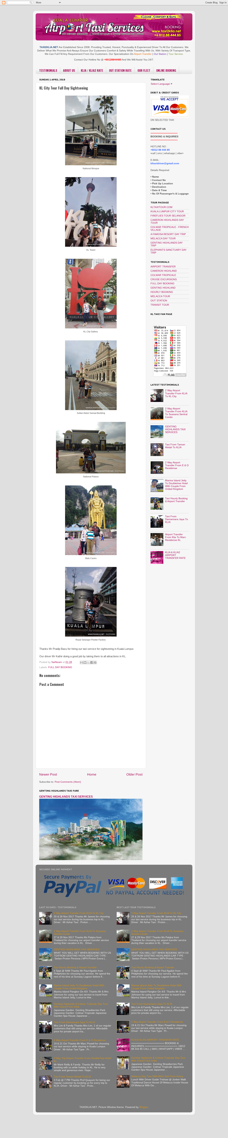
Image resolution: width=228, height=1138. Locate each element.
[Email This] (81, 662)
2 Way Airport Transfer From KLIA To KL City (176, 393)
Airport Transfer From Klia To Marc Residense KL (175, 537)
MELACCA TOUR (160, 296)
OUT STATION (159, 300)
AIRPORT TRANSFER (163, 266)
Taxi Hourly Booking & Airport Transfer (176, 500)
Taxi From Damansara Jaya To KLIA (176, 519)
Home (91, 774)
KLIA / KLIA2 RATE (92, 70)
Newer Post (48, 774)
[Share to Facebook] (92, 662)
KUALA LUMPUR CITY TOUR (167, 211)
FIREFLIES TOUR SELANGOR (168, 215)
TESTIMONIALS (48, 70)
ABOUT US (69, 70)
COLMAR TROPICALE (163, 275)
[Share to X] (88, 662)
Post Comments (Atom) (68, 782)
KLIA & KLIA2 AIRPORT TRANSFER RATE (175, 555)
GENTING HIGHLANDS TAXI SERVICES (66, 796)
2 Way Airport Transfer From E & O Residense (177, 465)
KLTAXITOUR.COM (161, 207)
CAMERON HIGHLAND (164, 271)
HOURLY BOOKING (162, 292)
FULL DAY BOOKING (60, 667)
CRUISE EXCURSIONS (164, 279)
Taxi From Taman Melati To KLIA (175, 446)
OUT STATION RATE (120, 70)
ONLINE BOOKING (166, 70)
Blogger (143, 1107)
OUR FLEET (144, 70)
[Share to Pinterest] (95, 662)
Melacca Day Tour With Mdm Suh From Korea (157, 1076)
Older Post (134, 774)
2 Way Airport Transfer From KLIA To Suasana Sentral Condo (176, 413)
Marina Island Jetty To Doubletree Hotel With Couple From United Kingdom (176, 485)
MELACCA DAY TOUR (163, 238)
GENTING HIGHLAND (163, 287)
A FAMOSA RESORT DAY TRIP (168, 234)
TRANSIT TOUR (160, 305)
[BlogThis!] (85, 662)
